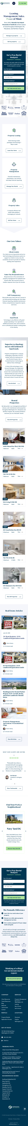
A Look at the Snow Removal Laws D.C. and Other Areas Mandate (12, 1053)
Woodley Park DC (7, 1087)
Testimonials (4, 1007)
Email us (6, 1040)
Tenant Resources (5, 1001)
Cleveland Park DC (7, 1091)
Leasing (17, 1004)
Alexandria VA (6, 1099)
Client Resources (5, 999)
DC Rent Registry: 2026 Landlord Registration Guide (13, 637)
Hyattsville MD (6, 1083)
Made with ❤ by (14, 1122)
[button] (15, 3)
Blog (2, 1003)
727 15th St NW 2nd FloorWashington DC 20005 (7, 1032)
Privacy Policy (16, 1118)
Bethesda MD (6, 1095)
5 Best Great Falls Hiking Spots (10, 1050)
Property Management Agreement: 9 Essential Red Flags (13, 723)
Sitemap (10, 1118)
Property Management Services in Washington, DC (20, 1001)
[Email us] (2, 1040)
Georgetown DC (6, 1085)
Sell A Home (18, 1008)
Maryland (17, 1017)
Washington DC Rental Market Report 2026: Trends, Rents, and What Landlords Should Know (14, 694)
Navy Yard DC (6, 1081)
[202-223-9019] (2, 1037)
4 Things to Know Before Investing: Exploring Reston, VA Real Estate (11, 1057)
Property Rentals (5, 1017)
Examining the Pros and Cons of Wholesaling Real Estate (10, 1072)
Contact (3, 1009)
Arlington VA (5, 1097)
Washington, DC (19, 1021)
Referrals (3, 1005)
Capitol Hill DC (6, 1093)
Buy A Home (18, 1006)
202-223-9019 (7, 1037)
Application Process (6, 1019)
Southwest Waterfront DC (9, 1079)
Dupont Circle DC (7, 1089)
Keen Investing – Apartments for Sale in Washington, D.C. (13, 1068)
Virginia (17, 1019)
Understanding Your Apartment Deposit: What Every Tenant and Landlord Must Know (13, 1063)
